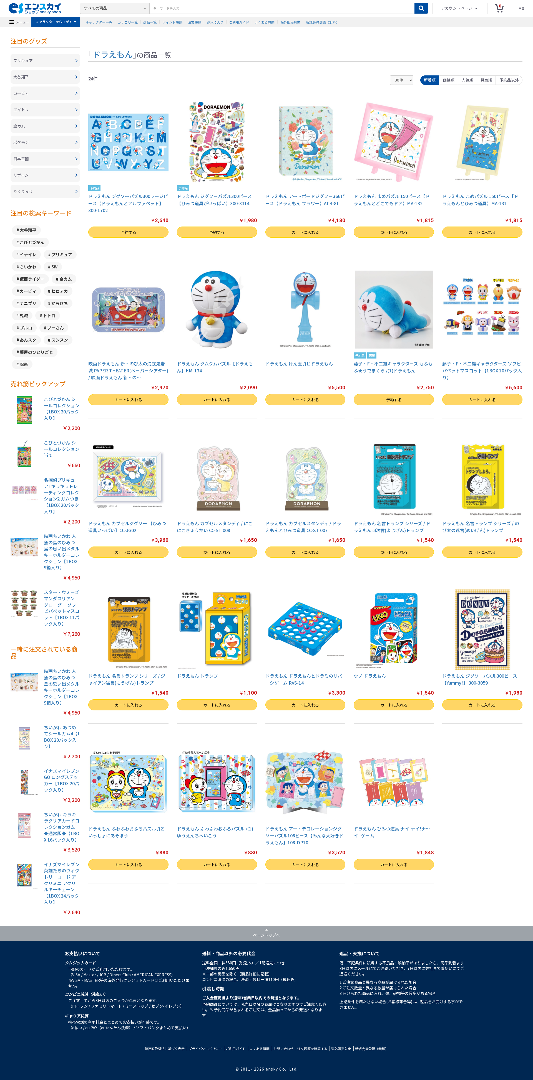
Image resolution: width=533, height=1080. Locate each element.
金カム (65, 279)
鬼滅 (24, 315)
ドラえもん (112, 54)
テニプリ (28, 303)
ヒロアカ (59, 291)
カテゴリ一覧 (128, 21)
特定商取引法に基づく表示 (165, 1048)
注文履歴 (194, 21)
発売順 (486, 80)
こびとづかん (32, 242)
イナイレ (28, 254)
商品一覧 (150, 21)
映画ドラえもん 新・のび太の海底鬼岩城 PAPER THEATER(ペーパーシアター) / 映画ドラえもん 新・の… (128, 370)
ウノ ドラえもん (370, 676)
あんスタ (28, 340)
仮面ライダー (32, 279)
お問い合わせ (283, 1048)
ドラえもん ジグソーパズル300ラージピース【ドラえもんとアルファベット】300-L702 (128, 203)
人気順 (467, 80)
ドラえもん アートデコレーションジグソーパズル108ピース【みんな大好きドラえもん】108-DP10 (304, 835)
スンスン (59, 340)
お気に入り (215, 21)
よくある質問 (265, 21)
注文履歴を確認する (312, 1048)
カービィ (28, 291)
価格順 (448, 80)
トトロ (49, 315)
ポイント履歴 (172, 21)
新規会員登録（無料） (322, 21)
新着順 (430, 80)
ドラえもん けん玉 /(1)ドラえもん (299, 363)
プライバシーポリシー (205, 1048)
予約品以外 (509, 80)
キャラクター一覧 (99, 21)
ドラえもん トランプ (197, 676)
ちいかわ (28, 267)
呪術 (24, 364)
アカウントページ (457, 8)
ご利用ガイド (239, 21)
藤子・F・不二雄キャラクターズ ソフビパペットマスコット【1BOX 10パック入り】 (482, 370)
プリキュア (61, 254)
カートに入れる (305, 232)
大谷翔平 (28, 230)
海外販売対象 (290, 21)
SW (54, 267)
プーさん (55, 328)
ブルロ (26, 328)
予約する (128, 232)
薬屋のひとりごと (36, 352)
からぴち (59, 303)
